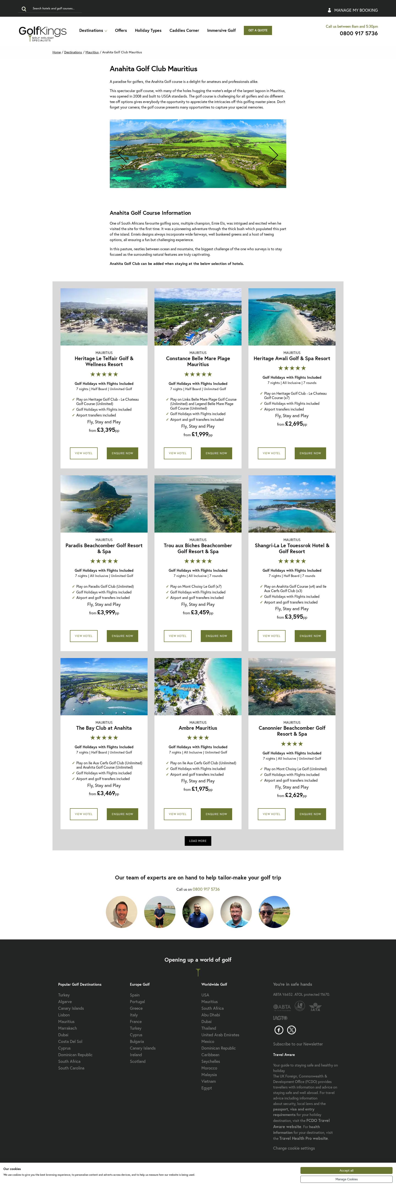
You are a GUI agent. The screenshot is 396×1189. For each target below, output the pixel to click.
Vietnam (208, 1081)
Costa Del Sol (70, 1041)
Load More (198, 841)
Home (56, 52)
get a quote (257, 30)
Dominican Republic (75, 1054)
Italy (134, 1015)
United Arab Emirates (220, 1034)
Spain (135, 995)
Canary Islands (71, 1008)
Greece (136, 1008)
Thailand (208, 1028)
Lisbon (64, 1015)
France (136, 1021)
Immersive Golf (221, 30)
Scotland (138, 1061)
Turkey (64, 995)
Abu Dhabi (210, 1015)
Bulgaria (137, 1041)
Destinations (91, 30)
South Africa (69, 1061)
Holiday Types (148, 30)
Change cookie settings (294, 1148)
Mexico (207, 1041)
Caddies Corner (184, 30)
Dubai (63, 1034)
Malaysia (209, 1074)
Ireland (136, 1054)
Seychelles (210, 1061)
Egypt (206, 1088)
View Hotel (84, 453)
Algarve (65, 1001)
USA (205, 995)
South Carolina (71, 1068)
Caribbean (210, 1054)
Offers (121, 30)
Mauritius (92, 52)
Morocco (209, 1068)
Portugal (137, 1001)
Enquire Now (122, 453)
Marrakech (67, 1028)
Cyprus (64, 1048)
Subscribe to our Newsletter (298, 1044)
